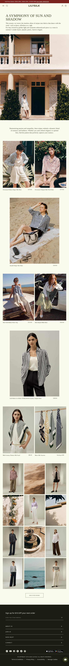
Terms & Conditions (17, 659)
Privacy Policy (30, 659)
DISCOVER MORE (34, 595)
